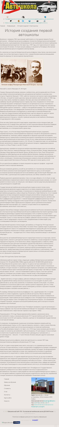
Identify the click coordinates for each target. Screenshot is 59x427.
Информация (11, 26)
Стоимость (7, 388)
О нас (5, 391)
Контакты (7, 395)
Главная (2, 26)
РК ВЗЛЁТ (35, 420)
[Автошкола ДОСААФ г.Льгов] (29, 6)
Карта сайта (7, 398)
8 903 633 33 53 (48, 405)
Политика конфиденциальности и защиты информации (29, 417)
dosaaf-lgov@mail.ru (49, 401)
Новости (6, 401)
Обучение (7, 385)
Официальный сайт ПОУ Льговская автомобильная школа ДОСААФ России (30, 411)
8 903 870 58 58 (38, 405)
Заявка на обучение (10, 382)
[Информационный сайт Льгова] (16, 422)
